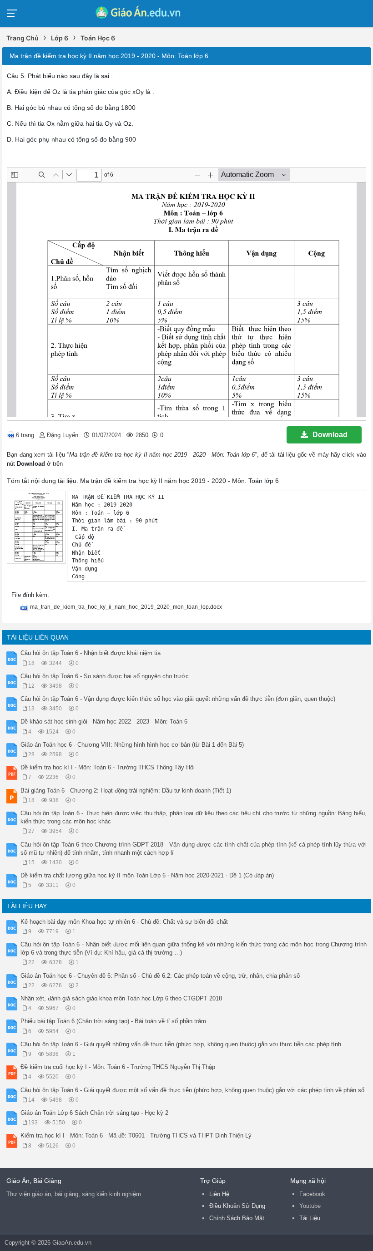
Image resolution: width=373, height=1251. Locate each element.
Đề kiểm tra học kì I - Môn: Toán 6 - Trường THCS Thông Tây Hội (107, 767)
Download (330, 434)
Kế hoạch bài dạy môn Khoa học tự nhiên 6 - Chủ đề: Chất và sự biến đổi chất (124, 921)
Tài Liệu (309, 1218)
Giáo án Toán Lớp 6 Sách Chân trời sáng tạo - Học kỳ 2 (94, 1112)
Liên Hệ (219, 1194)
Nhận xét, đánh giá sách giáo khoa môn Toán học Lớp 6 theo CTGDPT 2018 (121, 998)
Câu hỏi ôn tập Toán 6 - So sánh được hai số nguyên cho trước (104, 676)
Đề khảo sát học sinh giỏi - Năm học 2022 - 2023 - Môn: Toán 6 (103, 721)
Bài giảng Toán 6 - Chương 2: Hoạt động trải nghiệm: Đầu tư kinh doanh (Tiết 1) (125, 790)
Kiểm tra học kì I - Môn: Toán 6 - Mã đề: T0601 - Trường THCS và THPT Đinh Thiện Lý (136, 1135)
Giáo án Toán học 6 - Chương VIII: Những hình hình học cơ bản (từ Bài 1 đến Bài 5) (132, 744)
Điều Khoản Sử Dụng (237, 1205)
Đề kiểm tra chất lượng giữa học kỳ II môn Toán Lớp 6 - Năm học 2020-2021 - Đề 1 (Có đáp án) (147, 875)
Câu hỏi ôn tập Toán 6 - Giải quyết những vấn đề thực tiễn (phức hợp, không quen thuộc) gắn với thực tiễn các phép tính (180, 1044)
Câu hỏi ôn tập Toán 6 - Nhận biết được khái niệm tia (90, 653)
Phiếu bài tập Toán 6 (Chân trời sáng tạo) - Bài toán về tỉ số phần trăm (113, 1021)
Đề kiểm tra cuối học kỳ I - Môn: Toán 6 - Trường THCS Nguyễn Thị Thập (117, 1067)
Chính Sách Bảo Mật (236, 1218)
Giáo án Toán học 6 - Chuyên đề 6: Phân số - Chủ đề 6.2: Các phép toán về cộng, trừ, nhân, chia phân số (160, 975)
